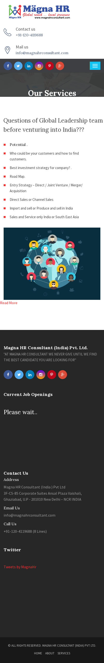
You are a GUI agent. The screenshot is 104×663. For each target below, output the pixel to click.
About (49, 653)
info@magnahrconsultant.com (42, 53)
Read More (8, 302)
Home (38, 653)
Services (64, 653)
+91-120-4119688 (29, 35)
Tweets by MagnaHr (20, 565)
